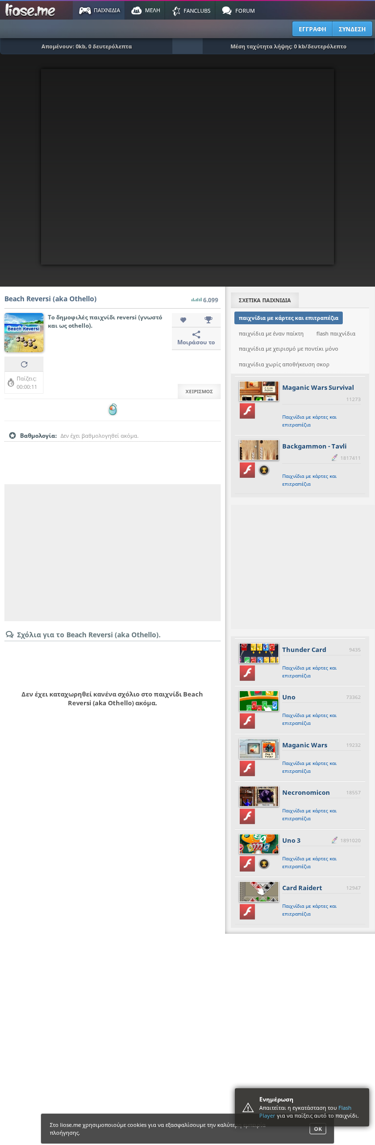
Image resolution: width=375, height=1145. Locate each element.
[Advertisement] (112, 552)
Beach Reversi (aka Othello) (50, 298)
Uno (288, 697)
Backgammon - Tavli (314, 446)
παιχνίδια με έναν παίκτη (271, 333)
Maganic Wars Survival (318, 387)
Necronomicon (306, 792)
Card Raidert (302, 887)
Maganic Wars (304, 745)
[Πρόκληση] (208, 320)
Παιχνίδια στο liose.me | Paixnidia (31, 10)
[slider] (112, 451)
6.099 (210, 300)
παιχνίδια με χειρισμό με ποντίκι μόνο (288, 348)
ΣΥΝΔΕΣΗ (352, 29)
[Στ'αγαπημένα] (184, 320)
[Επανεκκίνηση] (23, 364)
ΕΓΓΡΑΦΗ (312, 29)
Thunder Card (304, 649)
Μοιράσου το (196, 342)
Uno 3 (291, 840)
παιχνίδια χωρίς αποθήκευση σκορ (284, 364)
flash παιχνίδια (335, 333)
